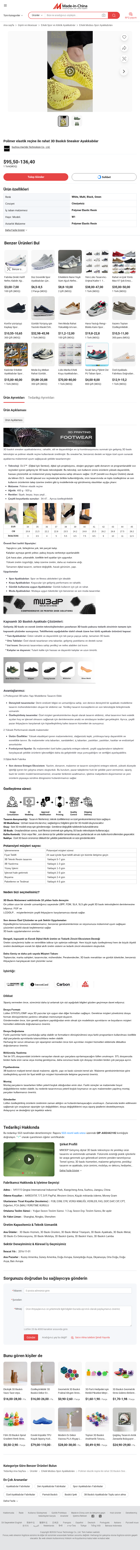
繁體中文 (43, 1522)
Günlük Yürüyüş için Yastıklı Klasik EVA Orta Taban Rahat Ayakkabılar (41, 325)
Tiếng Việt (96, 1525)
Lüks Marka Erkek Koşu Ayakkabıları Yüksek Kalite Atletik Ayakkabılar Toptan (68, 372)
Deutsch (91, 1522)
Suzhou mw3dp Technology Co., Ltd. (31, 147)
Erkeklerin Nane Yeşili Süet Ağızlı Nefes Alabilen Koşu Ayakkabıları (69, 279)
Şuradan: (17, 1299)
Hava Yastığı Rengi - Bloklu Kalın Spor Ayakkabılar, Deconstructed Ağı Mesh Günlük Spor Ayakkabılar (96, 325)
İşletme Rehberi (80, 1515)
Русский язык (132, 1522)
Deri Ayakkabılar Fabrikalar (51, 1486)
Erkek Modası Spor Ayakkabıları (96, 25)
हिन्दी (60, 1525)
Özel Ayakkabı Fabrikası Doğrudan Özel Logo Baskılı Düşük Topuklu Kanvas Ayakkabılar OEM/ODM (122, 372)
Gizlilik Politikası (59, 1512)
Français (67, 1522)
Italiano (117, 1522)
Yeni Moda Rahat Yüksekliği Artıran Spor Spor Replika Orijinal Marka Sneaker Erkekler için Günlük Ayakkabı (69, 325)
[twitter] (100, 1515)
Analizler (64, 1515)
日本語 (55, 1522)
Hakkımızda (8, 1512)
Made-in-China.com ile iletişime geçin (88, 1512)
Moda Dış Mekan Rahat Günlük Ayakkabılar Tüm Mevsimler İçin (40, 372)
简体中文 (31, 1522)
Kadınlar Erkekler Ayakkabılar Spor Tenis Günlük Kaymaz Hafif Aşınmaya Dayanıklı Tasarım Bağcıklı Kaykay (15, 372)
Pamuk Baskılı (50, 1494)
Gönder (31, 1337)
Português (104, 1522)
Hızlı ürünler (115, 1512)
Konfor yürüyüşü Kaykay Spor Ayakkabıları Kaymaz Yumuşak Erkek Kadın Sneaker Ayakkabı (15, 325)
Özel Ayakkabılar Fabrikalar (20, 1494)
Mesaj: (18, 1308)
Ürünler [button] (36, 15)
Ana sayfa (8, 25)
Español (79, 1522)
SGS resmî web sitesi (73, 1133)
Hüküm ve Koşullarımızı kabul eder (81, 1538)
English (18, 1522)
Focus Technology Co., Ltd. (69, 1532)
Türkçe (83, 1525)
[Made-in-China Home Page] (70, 6)
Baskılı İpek (71, 1494)
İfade (21, 1512)
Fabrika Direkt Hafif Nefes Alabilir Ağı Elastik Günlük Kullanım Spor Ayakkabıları (14, 279)
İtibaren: (17, 1290)
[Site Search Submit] (114, 15)
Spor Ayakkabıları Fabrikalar (88, 1486)
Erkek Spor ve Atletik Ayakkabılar (58, 25)
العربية (36, 1525)
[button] (5, 5)
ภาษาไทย (71, 1525)
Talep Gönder (36, 177)
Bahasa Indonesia (113, 1525)
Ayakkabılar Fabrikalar (18, 1486)
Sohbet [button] (106, 177)
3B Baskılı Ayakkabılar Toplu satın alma (105, 1494)
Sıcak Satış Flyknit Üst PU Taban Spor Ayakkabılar (97, 372)
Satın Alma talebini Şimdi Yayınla (90, 1337)
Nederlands (49, 1525)
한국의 (26, 1525)
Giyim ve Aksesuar (27, 25)
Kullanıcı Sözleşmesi (37, 1512)
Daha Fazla (9, 1500)
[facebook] (93, 1515)
